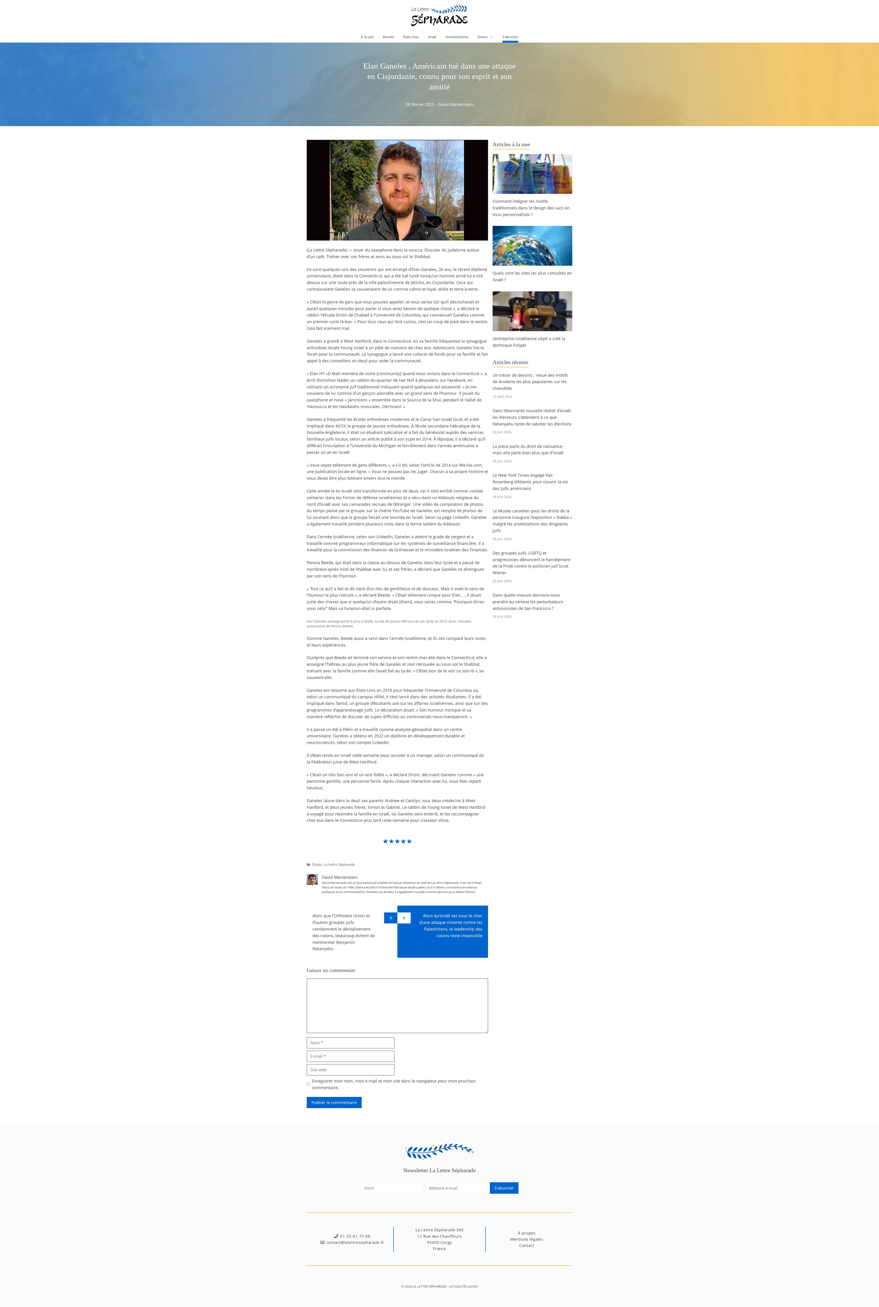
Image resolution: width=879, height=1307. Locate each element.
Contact (526, 1245)
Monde (388, 37)
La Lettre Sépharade (339, 864)
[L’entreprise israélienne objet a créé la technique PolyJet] (532, 327)
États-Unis (411, 37)
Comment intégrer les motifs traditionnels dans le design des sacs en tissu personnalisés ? (531, 207)
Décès (317, 864)
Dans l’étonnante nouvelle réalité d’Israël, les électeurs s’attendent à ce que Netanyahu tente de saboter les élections (532, 417)
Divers (482, 37)
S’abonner (510, 37)
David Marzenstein (455, 104)
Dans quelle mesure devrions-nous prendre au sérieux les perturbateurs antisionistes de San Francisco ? (528, 601)
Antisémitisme (457, 37)
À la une (367, 37)
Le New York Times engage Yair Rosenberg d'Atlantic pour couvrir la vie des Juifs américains (530, 481)
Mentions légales (526, 1239)
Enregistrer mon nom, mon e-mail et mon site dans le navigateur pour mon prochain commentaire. (393, 1084)
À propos (526, 1233)
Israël (432, 37)
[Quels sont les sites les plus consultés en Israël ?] (532, 262)
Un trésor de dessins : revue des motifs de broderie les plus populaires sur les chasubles (530, 381)
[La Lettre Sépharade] (439, 15)
